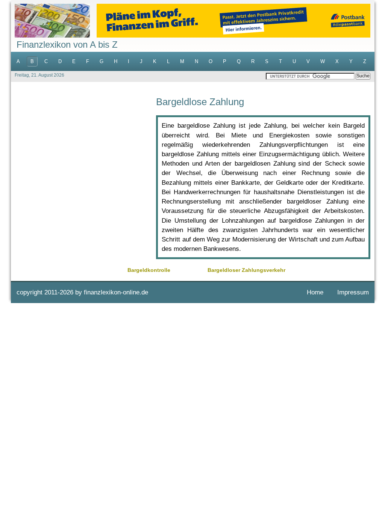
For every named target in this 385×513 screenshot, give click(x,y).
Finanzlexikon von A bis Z (67, 44)
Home (315, 292)
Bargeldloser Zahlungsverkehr (246, 270)
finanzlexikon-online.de (116, 292)
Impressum (353, 292)
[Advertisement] (83, 149)
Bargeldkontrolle (148, 270)
